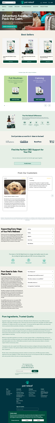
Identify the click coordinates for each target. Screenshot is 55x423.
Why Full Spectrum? (31, 271)
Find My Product (27, 163)
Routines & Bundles (26, 6)
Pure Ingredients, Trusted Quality (34, 286)
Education (35, 6)
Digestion (29, 236)
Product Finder (44, 6)
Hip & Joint (17, 6)
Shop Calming (39, 99)
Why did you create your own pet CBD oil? (35, 278)
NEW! (3, 9)
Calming (10, 6)
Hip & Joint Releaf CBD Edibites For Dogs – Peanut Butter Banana (47, 57)
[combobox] (9, 2)
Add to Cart (11, 61)
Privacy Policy (40, 417)
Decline (38, 420)
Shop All (4, 6)
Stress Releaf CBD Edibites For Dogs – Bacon (9, 57)
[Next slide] (49, 105)
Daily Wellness (30, 243)
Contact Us (43, 391)
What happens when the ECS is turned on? (36, 275)
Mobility (29, 232)
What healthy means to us (32, 282)
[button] (4, 105)
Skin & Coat (30, 240)
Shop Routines (15, 99)
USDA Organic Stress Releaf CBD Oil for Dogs (28, 57)
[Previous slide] (45, 105)
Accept (27, 420)
